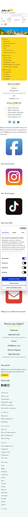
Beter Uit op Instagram (8, 193)
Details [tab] (14, 232)
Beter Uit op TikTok (6, 223)
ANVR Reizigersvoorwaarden (11, 64)
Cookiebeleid (7, 76)
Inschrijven (5, 375)
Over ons (5, 39)
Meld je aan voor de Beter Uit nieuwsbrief (13, 311)
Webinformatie (6, 70)
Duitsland (4, 471)
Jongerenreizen (5, 452)
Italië (2, 480)
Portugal (3, 498)
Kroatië (3, 486)
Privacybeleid (7, 72)
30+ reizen (4, 458)
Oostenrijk (4, 495)
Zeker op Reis (7, 58)
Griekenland (4, 474)
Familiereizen (5, 455)
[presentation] (2, 33)
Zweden (3, 504)
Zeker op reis (5, 396)
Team (4, 48)
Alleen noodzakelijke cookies (14, 287)
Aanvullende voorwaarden (10, 67)
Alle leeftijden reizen (24, 20)
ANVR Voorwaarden (7, 405)
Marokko (3, 489)
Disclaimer (6, 74)
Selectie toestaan (14, 283)
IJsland (3, 477)
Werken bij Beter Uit (9, 43)
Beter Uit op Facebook (7, 164)
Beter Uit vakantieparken (8, 432)
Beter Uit (4, 429)
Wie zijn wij (6, 41)
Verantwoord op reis (9, 52)
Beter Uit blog (5, 438)
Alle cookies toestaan (14, 278)
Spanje (3, 501)
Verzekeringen (7, 60)
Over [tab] (23, 232)
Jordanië (3, 483)
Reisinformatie (6, 55)
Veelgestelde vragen (9, 62)
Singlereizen (17, 20)
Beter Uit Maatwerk (7, 435)
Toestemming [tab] (5, 232)
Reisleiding (6, 46)
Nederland (4, 492)
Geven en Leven (8, 50)
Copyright (6, 79)
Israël (2, 465)
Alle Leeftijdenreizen (7, 446)
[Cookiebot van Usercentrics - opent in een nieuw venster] (20, 228)
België (3, 468)
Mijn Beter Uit (10, 19)
